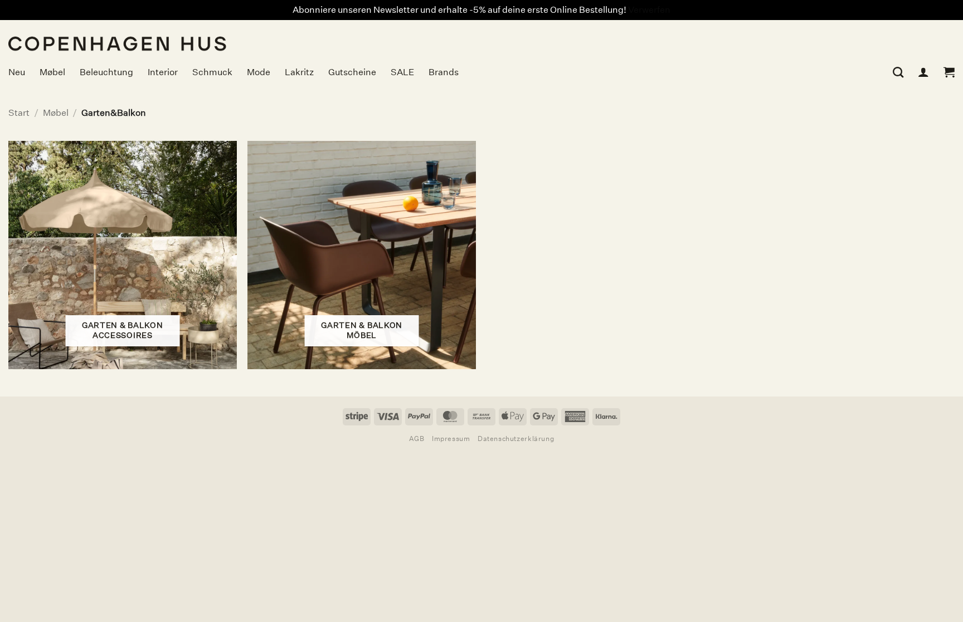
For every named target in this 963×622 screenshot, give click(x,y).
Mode (258, 72)
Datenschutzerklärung (516, 438)
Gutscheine (352, 72)
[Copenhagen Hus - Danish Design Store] (203, 36)
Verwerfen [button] (649, 9)
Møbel (52, 72)
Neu (16, 72)
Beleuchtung (106, 72)
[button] (949, 72)
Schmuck (212, 72)
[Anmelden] (923, 72)
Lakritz (299, 72)
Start (19, 112)
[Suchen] (898, 72)
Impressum (451, 438)
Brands (444, 72)
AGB (417, 438)
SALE (402, 72)
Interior (163, 72)
